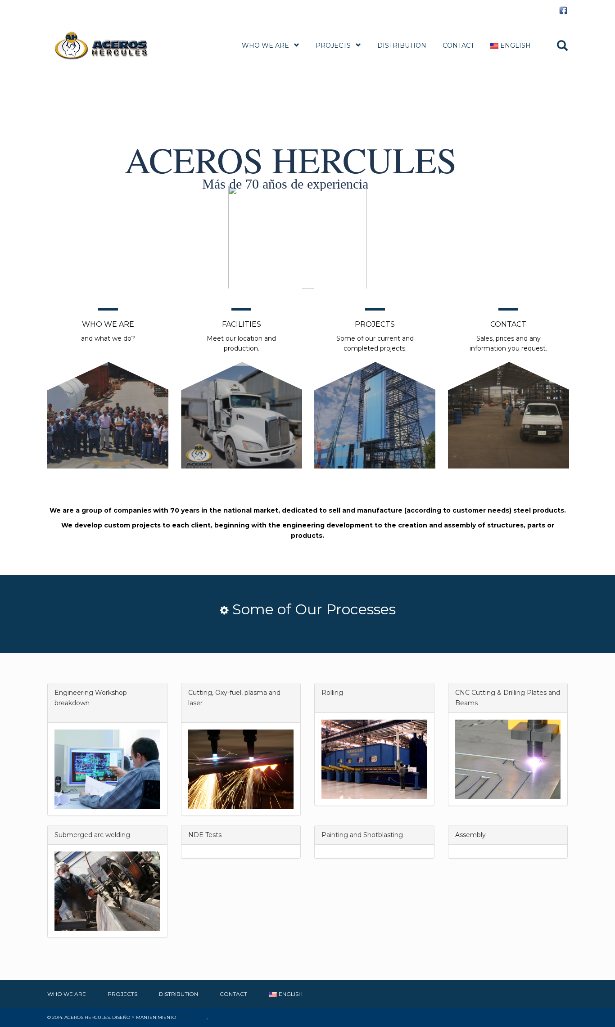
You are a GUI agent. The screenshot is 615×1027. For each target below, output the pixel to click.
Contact (458, 45)
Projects (333, 45)
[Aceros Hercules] (111, 45)
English (515, 45)
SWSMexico (192, 1017)
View (107, 389)
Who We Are (265, 45)
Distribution (401, 45)
